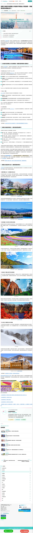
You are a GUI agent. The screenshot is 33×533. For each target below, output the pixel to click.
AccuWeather (12, 108)
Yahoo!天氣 (2, 93)
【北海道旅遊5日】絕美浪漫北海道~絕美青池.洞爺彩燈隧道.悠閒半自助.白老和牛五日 (14, 394)
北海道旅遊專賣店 (8, 155)
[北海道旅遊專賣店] (4, 1)
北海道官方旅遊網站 (19, 196)
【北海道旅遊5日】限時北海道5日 (6, 399)
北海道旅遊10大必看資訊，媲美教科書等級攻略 (12, 373)
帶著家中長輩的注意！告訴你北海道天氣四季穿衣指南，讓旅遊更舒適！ (16, 160)
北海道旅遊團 (11, 1)
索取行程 (30, 1)
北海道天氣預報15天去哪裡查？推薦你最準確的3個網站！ (11, 33)
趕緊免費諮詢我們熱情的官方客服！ (6, 375)
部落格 (20, 1)
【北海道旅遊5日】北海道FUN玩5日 (6, 397)
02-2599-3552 (4, 508)
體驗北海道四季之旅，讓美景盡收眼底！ (8, 36)
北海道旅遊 (6, 40)
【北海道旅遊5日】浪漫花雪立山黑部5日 (7, 401)
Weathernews (12, 72)
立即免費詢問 (4, 158)
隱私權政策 (2, 525)
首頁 (1, 3)
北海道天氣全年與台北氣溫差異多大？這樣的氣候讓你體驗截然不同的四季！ (16, 123)
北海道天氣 (4, 3)
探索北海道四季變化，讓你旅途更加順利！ (9, 35)
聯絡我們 (16, 1)
